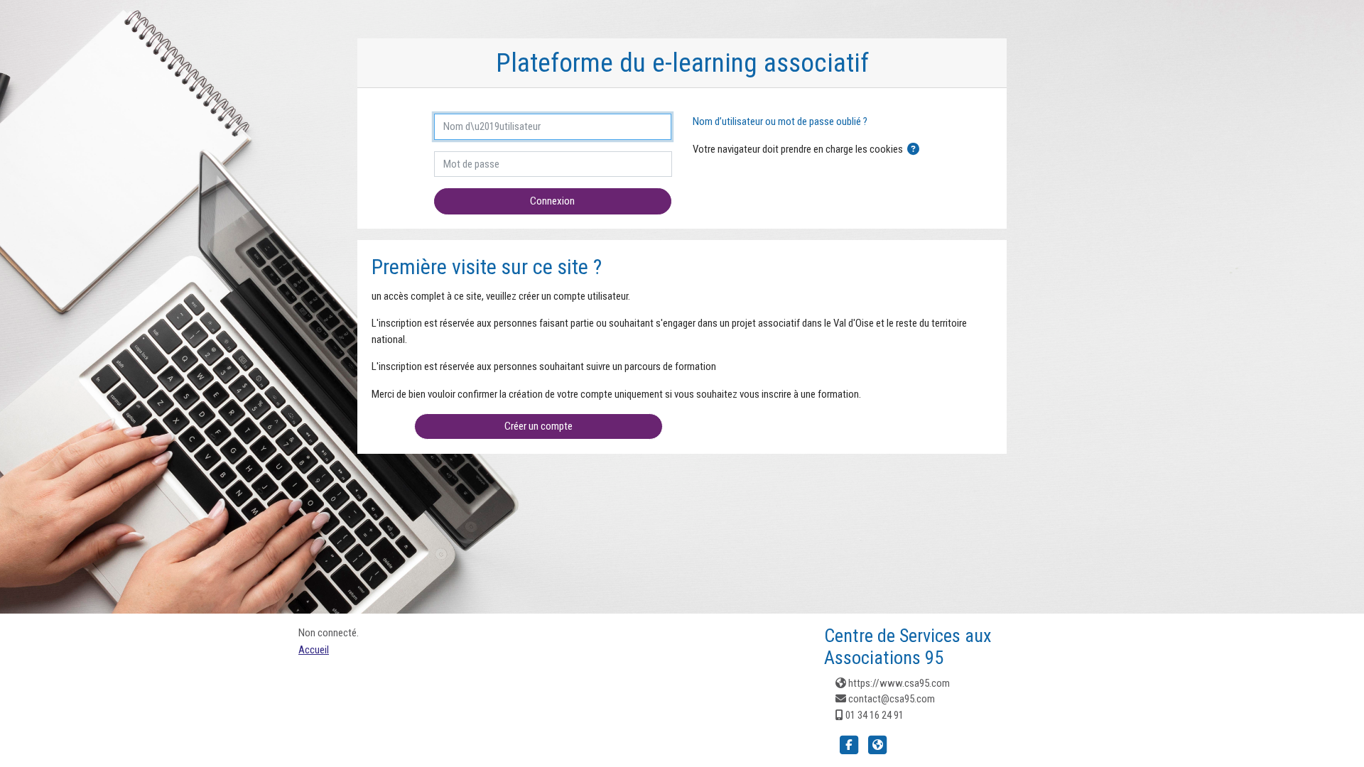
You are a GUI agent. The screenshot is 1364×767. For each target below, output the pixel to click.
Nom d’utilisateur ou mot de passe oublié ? (780, 121)
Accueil (313, 649)
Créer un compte (538, 426)
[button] (913, 150)
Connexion (552, 201)
